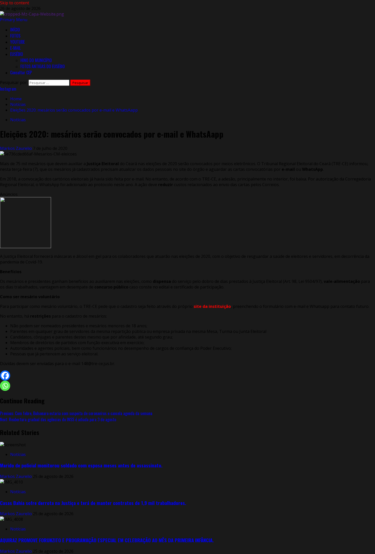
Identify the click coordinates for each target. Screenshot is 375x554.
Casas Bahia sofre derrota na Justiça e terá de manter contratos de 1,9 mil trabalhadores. (93, 502)
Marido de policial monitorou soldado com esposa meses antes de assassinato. (81, 465)
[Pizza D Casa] (25, 246)
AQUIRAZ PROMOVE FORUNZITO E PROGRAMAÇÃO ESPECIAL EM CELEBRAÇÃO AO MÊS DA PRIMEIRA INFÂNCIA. (107, 540)
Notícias (18, 120)
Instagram (8, 89)
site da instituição (212, 306)
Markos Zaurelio (16, 148)
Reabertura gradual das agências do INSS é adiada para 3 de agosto (58, 419)
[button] (13, 19)
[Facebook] (5, 375)
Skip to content (14, 3)
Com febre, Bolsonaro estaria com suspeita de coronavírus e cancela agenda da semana (76, 413)
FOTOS (15, 36)
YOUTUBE (17, 42)
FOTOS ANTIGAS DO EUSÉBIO (42, 66)
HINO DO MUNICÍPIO (36, 60)
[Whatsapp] (5, 386)
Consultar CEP (21, 72)
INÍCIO (15, 30)
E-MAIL (15, 48)
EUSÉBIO (16, 54)
